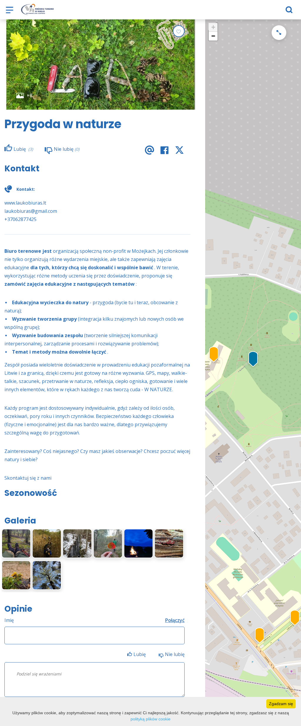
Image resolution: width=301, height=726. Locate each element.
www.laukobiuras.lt (25, 203)
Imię (9, 620)
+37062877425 (20, 219)
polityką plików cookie (150, 719)
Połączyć (175, 620)
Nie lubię (175, 654)
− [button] (213, 36)
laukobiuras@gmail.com (30, 211)
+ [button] (213, 27)
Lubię (140, 654)
